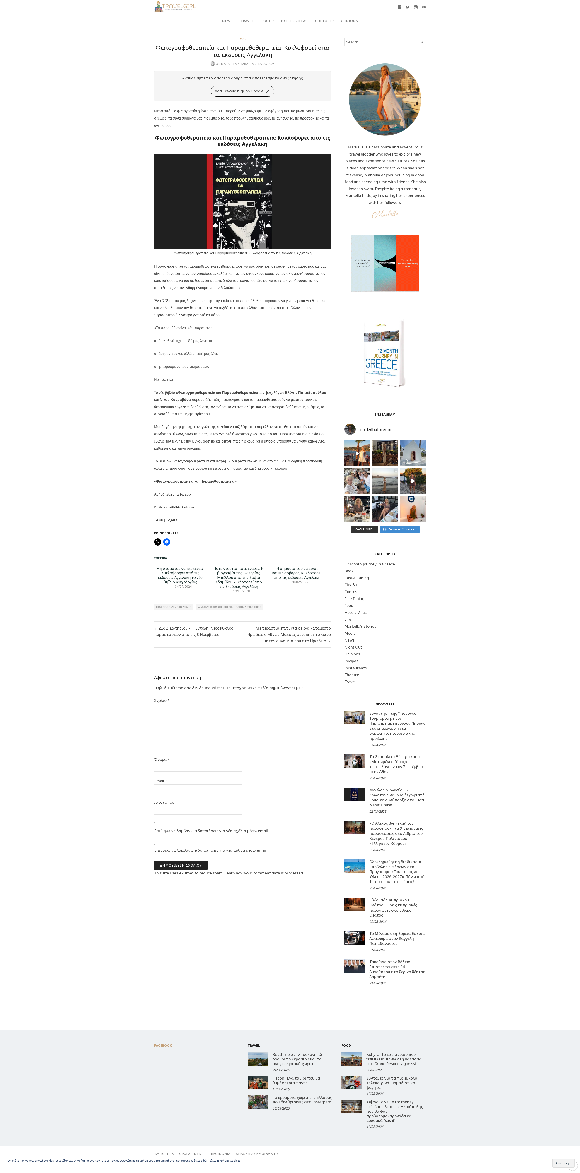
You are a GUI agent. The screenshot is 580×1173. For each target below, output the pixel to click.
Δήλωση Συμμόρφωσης (257, 1153)
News (227, 20)
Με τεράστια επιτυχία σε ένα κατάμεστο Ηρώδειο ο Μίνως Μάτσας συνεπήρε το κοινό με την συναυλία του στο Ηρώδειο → (289, 634)
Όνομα (162, 759)
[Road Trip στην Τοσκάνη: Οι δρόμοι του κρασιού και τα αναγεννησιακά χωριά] (258, 1059)
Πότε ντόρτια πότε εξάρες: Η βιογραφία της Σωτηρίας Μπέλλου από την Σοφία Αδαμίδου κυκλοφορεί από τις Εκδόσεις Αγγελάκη (238, 577)
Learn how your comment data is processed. (264, 873)
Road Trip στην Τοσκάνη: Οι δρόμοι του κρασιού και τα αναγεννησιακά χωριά (298, 1059)
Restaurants (355, 667)
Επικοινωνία (218, 1153)
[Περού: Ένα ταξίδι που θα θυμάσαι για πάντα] (258, 1082)
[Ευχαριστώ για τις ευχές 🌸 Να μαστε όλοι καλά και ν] (385, 453)
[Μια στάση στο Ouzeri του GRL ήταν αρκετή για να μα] (413, 481)
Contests (352, 591)
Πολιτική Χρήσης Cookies (224, 1161)
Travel (247, 20)
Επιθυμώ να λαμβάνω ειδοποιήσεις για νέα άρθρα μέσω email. (211, 850)
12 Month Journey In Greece (369, 564)
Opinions (349, 20)
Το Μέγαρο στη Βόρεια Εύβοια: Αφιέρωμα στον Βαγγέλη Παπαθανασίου (397, 938)
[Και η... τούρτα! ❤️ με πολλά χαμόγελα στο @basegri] (357, 509)
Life (347, 619)
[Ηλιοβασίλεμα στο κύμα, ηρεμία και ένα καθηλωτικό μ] (357, 453)
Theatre (351, 674)
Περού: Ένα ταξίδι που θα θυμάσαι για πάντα (296, 1080)
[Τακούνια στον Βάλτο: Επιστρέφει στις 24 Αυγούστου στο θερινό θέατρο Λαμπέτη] (354, 966)
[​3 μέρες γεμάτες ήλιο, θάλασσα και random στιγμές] (413, 509)
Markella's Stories (360, 626)
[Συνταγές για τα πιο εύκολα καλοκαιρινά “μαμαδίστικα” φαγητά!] (351, 1082)
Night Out (353, 647)
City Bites (352, 584)
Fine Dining (354, 598)
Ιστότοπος (164, 802)
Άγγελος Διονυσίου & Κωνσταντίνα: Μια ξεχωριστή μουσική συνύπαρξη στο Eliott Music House (397, 797)
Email (160, 780)
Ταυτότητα (164, 1153)
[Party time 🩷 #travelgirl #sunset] (385, 481)
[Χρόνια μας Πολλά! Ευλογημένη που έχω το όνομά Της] (413, 453)
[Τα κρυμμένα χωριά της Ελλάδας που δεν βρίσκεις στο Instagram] (258, 1102)
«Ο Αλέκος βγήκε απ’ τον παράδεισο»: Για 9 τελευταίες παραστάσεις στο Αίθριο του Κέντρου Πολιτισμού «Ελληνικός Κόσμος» (396, 833)
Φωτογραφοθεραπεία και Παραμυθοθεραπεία (229, 607)
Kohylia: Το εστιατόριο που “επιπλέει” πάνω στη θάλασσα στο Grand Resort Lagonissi (394, 1059)
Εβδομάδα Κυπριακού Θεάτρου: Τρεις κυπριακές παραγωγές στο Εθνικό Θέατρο (393, 907)
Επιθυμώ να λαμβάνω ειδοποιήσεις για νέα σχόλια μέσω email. (211, 830)
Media (350, 633)
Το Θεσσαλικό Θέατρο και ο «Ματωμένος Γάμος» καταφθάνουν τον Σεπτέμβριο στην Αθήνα (396, 764)
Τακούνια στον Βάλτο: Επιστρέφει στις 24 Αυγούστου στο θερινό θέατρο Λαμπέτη (397, 969)
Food (266, 20)
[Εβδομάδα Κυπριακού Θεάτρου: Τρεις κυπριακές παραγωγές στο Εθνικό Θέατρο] (354, 904)
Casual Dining (356, 577)
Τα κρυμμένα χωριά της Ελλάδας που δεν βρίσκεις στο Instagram (302, 1099)
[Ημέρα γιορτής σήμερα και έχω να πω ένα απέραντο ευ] (385, 509)
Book (242, 39)
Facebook (163, 1045)
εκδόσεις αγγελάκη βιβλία (173, 607)
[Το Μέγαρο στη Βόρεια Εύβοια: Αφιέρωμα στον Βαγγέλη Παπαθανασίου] (354, 938)
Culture (323, 20)
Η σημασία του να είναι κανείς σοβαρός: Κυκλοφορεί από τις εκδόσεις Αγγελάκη (297, 573)
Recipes (351, 660)
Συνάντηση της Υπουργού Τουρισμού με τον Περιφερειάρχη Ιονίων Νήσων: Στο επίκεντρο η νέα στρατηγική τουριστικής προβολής (397, 726)
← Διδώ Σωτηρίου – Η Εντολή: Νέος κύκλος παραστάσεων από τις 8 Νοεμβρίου (193, 631)
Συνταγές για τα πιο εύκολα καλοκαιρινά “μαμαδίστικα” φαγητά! (391, 1082)
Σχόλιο (161, 700)
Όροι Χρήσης (190, 1153)
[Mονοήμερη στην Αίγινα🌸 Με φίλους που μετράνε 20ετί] (357, 481)
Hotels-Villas (293, 20)
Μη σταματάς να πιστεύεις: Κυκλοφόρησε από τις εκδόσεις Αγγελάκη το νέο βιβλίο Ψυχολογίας (180, 575)
